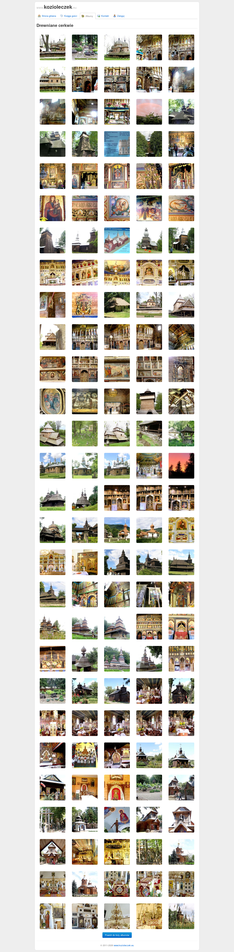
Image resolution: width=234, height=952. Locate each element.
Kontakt (105, 15)
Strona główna (49, 15)
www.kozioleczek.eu (124, 945)
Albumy (89, 16)
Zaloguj (120, 15)
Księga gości (70, 15)
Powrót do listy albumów (117, 935)
